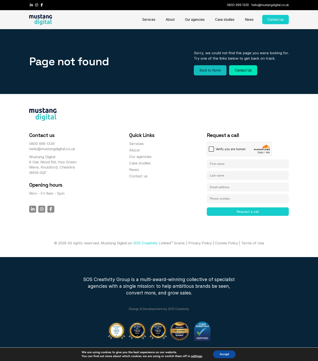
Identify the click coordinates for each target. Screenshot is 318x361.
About (170, 19)
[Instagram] (37, 5)
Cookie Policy (226, 243)
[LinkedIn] (31, 5)
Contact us (275, 19)
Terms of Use (252, 243)
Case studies (224, 19)
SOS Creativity (145, 243)
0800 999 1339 (238, 5)
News (249, 19)
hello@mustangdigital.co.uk (270, 5)
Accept (224, 354)
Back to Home (210, 70)
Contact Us (243, 70)
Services (148, 19)
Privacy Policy (200, 243)
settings (196, 356)
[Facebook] (42, 5)
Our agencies (195, 19)
